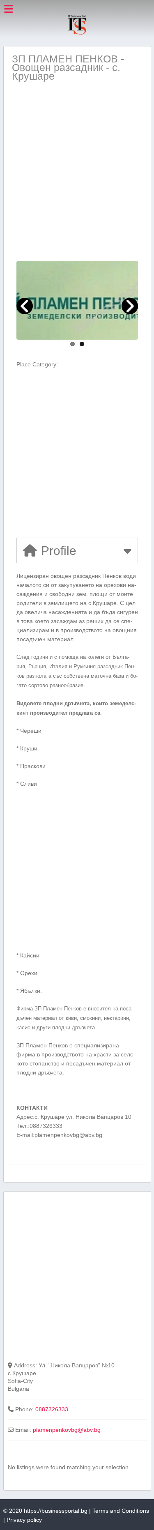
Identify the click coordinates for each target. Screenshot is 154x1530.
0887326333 (51, 1409)
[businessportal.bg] (77, 33)
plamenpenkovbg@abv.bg (67, 1429)
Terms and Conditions (120, 1510)
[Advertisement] (77, 175)
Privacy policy (24, 1519)
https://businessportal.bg (55, 1510)
